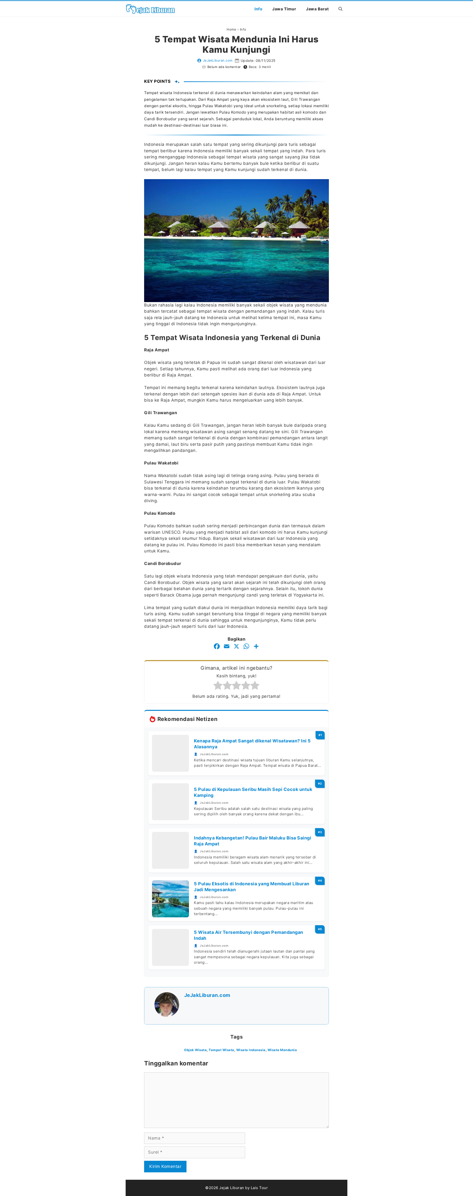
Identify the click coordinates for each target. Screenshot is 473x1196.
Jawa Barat (317, 8)
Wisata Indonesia (251, 1050)
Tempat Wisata (221, 1050)
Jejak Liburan (231, 1187)
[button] (340, 8)
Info (258, 8)
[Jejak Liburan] (150, 8)
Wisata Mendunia (282, 1050)
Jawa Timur (284, 8)
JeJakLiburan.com (218, 60)
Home (231, 29)
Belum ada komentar (224, 67)
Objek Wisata (195, 1050)
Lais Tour (259, 1187)
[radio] (218, 686)
